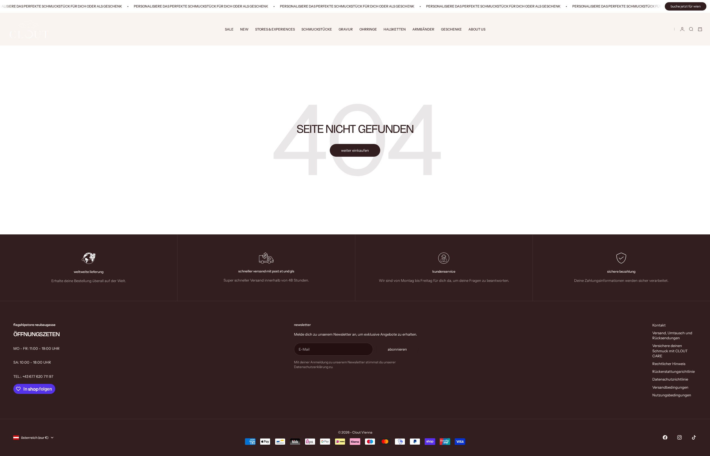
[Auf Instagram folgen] (679, 437)
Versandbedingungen (670, 387)
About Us (476, 29)
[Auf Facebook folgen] (665, 437)
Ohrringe (368, 29)
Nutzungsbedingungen (671, 395)
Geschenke (451, 29)
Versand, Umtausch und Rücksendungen (672, 335)
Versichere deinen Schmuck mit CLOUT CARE (670, 350)
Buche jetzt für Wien (686, 6)
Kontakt (659, 325)
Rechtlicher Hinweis (668, 363)
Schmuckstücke (316, 29)
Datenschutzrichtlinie (670, 379)
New (244, 29)
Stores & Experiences (275, 29)
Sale (229, 29)
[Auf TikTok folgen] (694, 437)
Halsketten (395, 29)
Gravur (346, 29)
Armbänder (423, 29)
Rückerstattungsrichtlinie (673, 371)
